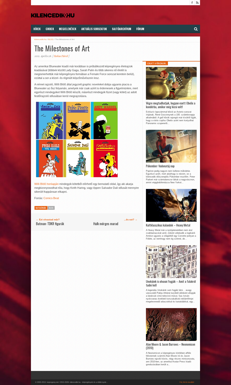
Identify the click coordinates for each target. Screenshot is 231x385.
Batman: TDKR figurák (50, 224)
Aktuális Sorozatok (94, 29)
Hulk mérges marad (105, 224)
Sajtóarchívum (121, 29)
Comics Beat (51, 198)
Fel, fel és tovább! (187, 382)
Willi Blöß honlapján (46, 184)
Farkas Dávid (61, 56)
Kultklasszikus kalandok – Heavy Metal (168, 225)
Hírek (37, 29)
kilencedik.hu (40, 39)
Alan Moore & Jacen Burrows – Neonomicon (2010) (170, 346)
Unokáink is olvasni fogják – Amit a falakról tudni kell (171, 283)
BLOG (50, 39)
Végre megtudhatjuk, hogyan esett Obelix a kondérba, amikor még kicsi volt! (170, 105)
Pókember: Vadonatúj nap (160, 166)
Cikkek (50, 29)
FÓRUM (140, 29)
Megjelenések (67, 29)
